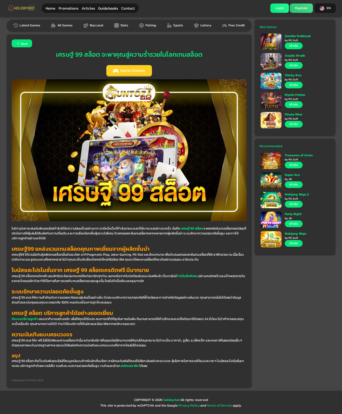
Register (301, 8)
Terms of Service (219, 405)
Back (24, 44)
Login (279, 8)
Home (51, 8)
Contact (128, 8)
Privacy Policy (189, 405)
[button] (325, 8)
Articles (88, 8)
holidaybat (172, 399)
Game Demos (132, 70)
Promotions (68, 8)
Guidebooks (108, 8)
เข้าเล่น (293, 45)
